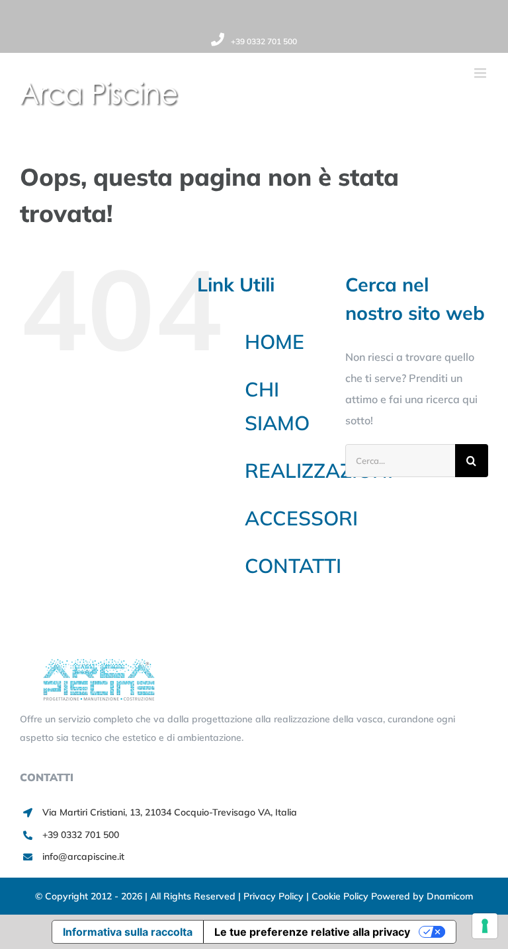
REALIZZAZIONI (319, 470)
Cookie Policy (341, 896)
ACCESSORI (301, 518)
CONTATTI (293, 565)
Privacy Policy (274, 896)
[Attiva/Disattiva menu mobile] (481, 73)
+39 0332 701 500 (264, 41)
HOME (274, 341)
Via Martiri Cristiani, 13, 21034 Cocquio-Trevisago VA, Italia (169, 812)
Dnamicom (450, 896)
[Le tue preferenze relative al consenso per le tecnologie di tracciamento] (484, 925)
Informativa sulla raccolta (127, 931)
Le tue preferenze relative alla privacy (312, 931)
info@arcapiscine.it (83, 856)
